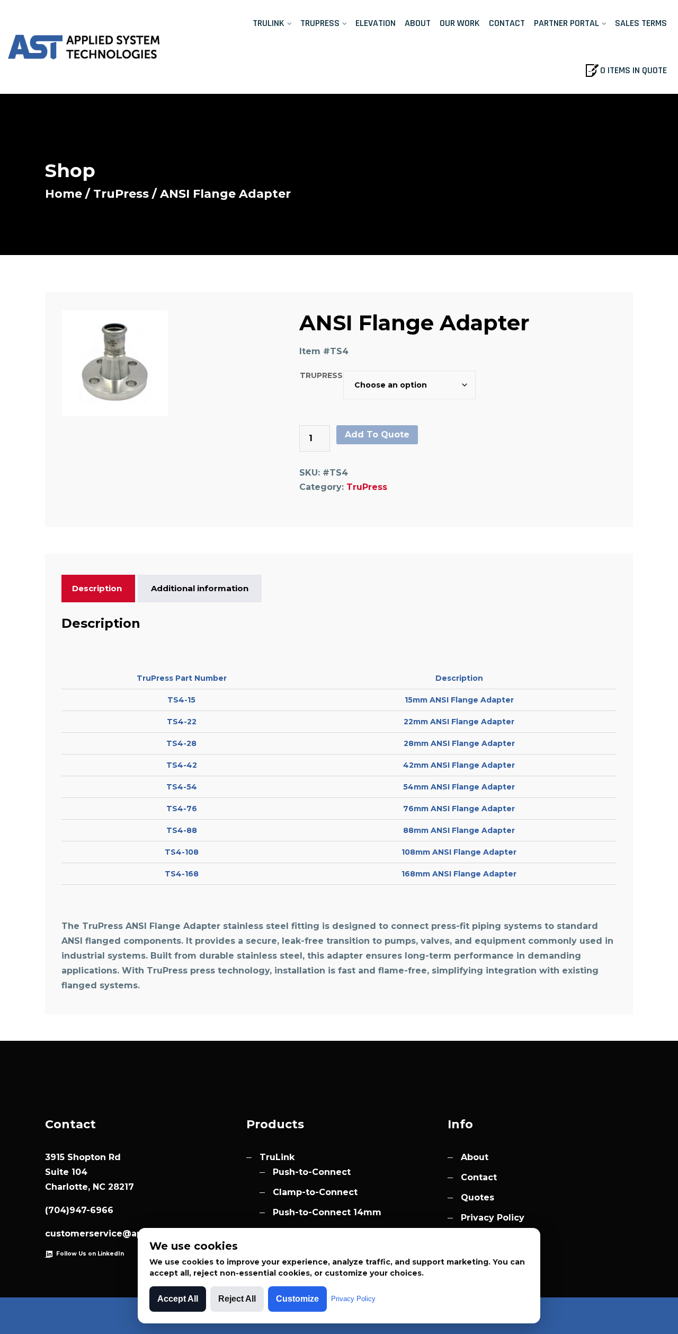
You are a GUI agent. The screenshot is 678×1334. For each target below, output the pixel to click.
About (418, 23)
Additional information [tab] (199, 588)
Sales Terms (641, 23)
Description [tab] (97, 588)
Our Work (460, 23)
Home (63, 194)
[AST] (85, 46)
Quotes (477, 1197)
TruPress (320, 23)
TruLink (268, 23)
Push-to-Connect (312, 1172)
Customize (297, 1298)
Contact (507, 23)
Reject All (237, 1298)
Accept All (177, 1298)
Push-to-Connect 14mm (327, 1212)
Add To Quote (377, 434)
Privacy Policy (492, 1218)
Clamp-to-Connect (315, 1192)
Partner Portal (566, 23)
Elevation (375, 23)
